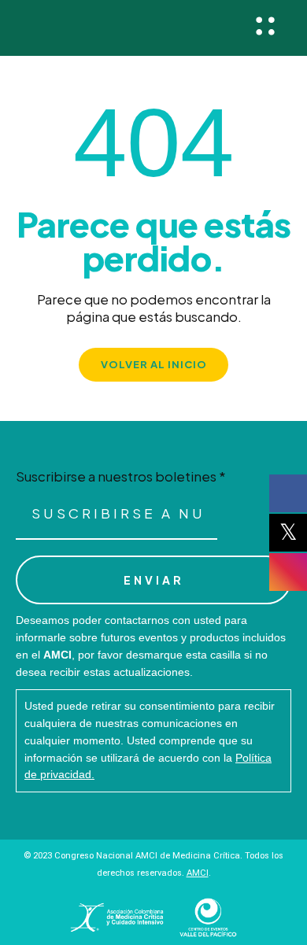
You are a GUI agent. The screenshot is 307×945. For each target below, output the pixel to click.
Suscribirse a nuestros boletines (121, 476)
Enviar (154, 580)
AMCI (198, 873)
